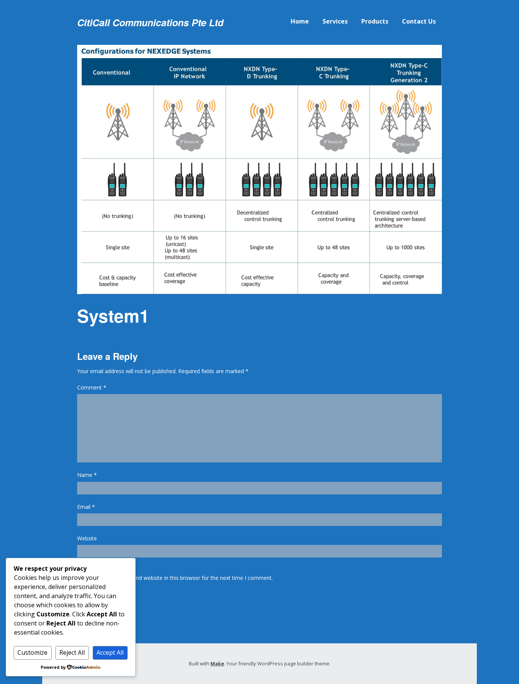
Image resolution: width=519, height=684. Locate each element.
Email (86, 506)
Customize (32, 652)
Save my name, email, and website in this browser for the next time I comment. (175, 577)
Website (87, 538)
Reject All (72, 652)
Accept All (110, 652)
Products (374, 21)
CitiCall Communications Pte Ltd (150, 22)
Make (217, 663)
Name (87, 474)
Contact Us (419, 21)
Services (335, 21)
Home (300, 21)
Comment (91, 387)
